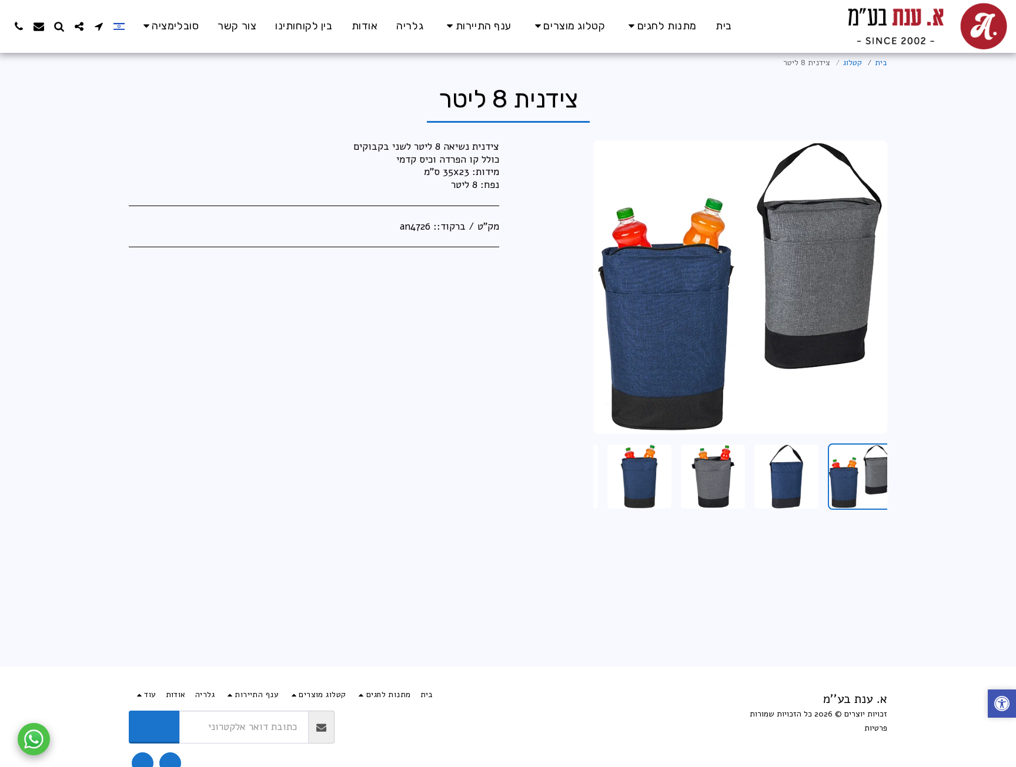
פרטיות (875, 728)
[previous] (868, 287)
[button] (169, 26)
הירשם (154, 726)
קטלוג (852, 62)
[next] (612, 287)
